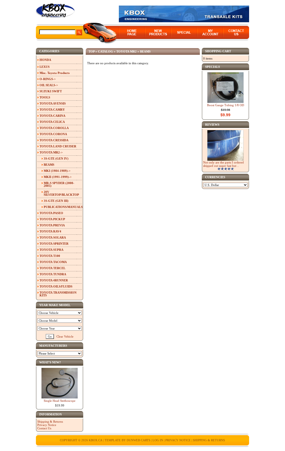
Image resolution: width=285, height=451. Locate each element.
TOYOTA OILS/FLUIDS (56, 286)
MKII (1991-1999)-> (58, 177)
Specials (212, 66)
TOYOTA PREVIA (52, 225)
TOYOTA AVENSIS (53, 103)
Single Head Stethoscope (59, 400)
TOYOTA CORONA (53, 134)
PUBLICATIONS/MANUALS (63, 207)
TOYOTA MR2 (126, 51)
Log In (158, 440)
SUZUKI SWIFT (51, 91)
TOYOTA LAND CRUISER (58, 146)
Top (92, 51)
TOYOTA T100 (50, 255)
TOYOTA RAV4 (50, 231)
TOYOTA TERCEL (52, 268)
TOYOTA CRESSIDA (54, 140)
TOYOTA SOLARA (53, 237)
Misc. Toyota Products (55, 73)
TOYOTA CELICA (52, 121)
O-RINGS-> (48, 79)
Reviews (212, 124)
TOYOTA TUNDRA (53, 274)
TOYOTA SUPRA (51, 249)
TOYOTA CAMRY (52, 109)
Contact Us (44, 428)
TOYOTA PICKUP (52, 219)
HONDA (45, 59)
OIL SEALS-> (49, 85)
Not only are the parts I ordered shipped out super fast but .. (223, 164)
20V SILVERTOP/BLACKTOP (61, 193)
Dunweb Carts (139, 440)
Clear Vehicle (64, 336)
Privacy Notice (46, 425)
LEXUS (45, 66)
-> (51, 152)
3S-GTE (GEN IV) (56, 158)
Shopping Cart (218, 51)
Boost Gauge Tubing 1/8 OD (225, 105)
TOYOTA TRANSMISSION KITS (58, 294)
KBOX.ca (95, 440)
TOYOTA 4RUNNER (54, 280)
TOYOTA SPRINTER (54, 243)
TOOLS (45, 97)
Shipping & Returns (50, 421)
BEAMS (145, 51)
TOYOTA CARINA (52, 115)
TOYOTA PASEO (51, 213)
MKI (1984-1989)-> (57, 170)
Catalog (105, 51)
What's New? (50, 362)
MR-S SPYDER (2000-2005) (59, 184)
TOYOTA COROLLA (54, 128)
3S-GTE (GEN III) (56, 200)
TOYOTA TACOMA (53, 262)
